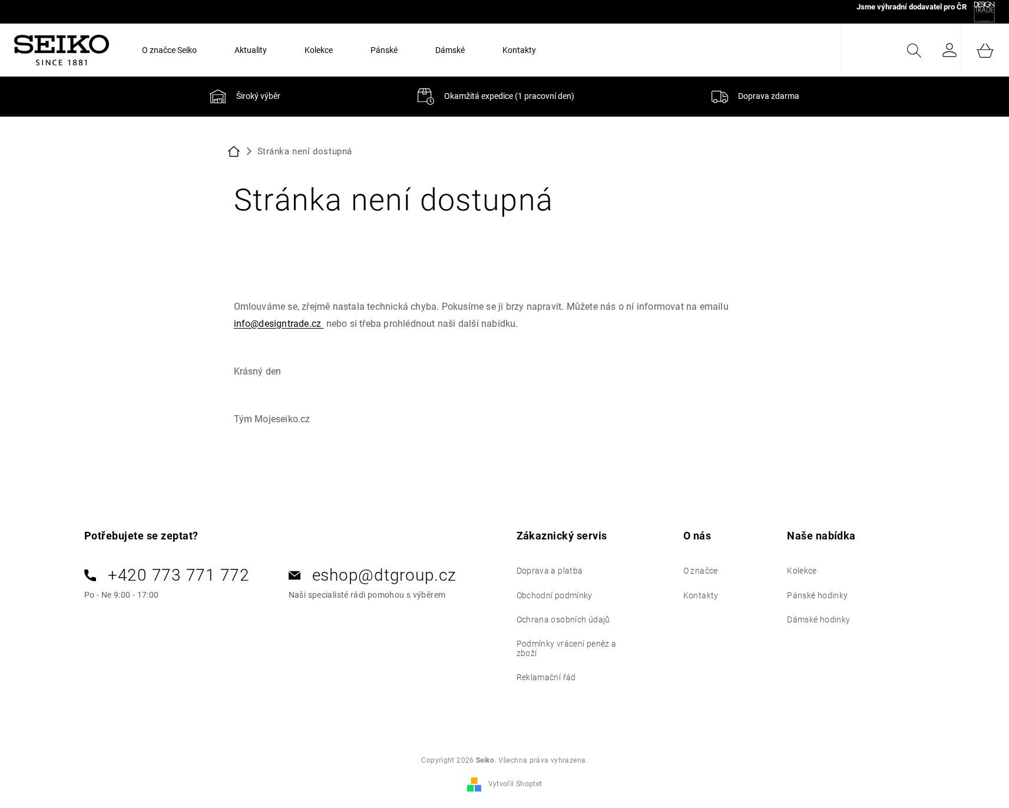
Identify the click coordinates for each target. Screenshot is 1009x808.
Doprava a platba (550, 570)
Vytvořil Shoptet (515, 784)
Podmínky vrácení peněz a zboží (567, 648)
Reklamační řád (546, 677)
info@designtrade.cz (279, 323)
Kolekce (802, 570)
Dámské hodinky (818, 619)
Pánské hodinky (817, 595)
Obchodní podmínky (555, 595)
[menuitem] (169, 50)
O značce (700, 570)
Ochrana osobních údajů (563, 619)
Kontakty (701, 595)
